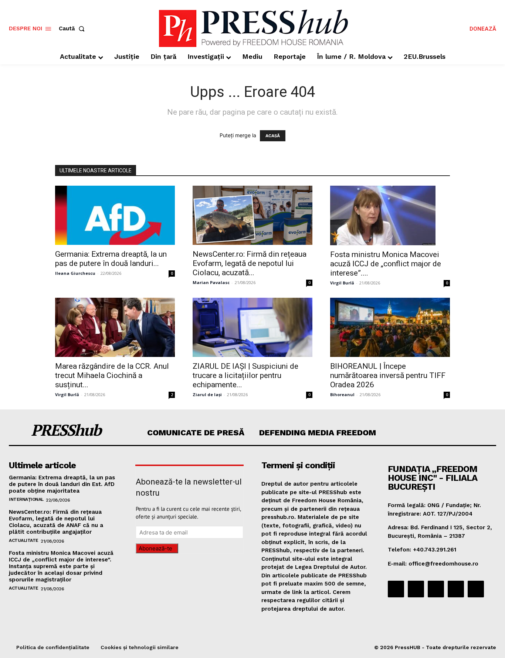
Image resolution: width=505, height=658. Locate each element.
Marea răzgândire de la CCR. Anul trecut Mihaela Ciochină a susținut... (112, 375)
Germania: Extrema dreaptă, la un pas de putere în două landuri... (111, 259)
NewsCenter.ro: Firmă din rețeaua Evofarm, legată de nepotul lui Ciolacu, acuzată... (249, 263)
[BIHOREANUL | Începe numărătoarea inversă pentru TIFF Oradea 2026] (390, 327)
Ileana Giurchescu (75, 273)
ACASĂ (272, 135)
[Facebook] (396, 589)
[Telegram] (436, 589)
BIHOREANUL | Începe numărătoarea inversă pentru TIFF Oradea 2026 (387, 375)
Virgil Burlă (342, 283)
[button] (73, 28)
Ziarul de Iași (207, 394)
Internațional (26, 499)
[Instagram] (416, 589)
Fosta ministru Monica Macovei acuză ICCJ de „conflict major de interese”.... (385, 263)
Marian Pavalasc (211, 282)
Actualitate (23, 540)
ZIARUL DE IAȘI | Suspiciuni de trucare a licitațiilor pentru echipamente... (245, 375)
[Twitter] (456, 589)
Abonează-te (155, 548)
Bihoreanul (342, 394)
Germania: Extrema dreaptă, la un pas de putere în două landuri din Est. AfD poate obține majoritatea (62, 484)
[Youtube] (476, 589)
